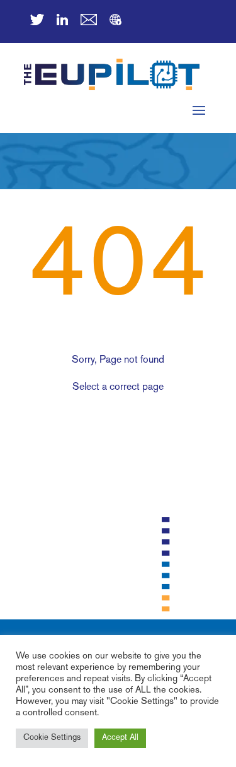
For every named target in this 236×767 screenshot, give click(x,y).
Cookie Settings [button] (52, 738)
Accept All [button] (120, 738)
